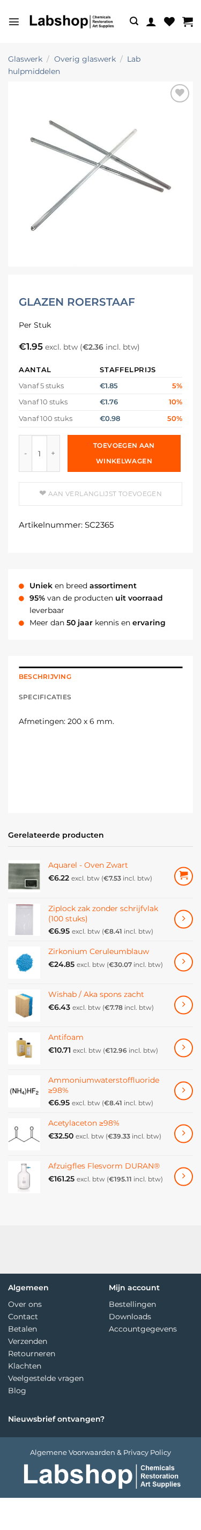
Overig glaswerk (85, 59)
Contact (23, 1316)
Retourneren (31, 1353)
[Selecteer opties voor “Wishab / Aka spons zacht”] (183, 1005)
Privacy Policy (147, 1452)
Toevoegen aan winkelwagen (124, 453)
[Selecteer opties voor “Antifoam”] (183, 1048)
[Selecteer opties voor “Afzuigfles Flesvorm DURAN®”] (183, 1176)
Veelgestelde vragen (46, 1378)
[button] (14, 21)
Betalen (22, 1329)
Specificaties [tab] (45, 697)
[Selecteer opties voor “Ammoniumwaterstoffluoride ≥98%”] (183, 1091)
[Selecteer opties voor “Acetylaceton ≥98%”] (183, 1134)
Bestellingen (132, 1304)
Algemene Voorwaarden (72, 1452)
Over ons (25, 1304)
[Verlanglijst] (169, 21)
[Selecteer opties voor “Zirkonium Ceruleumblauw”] (183, 962)
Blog (17, 1390)
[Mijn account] (151, 21)
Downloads (130, 1316)
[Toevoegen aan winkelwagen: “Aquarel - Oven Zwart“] (183, 876)
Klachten (24, 1366)
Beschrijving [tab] (45, 677)
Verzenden (27, 1341)
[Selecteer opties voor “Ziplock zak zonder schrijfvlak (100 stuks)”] (183, 919)
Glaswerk (25, 59)
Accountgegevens (143, 1329)
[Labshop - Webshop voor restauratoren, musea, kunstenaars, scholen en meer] (71, 21)
